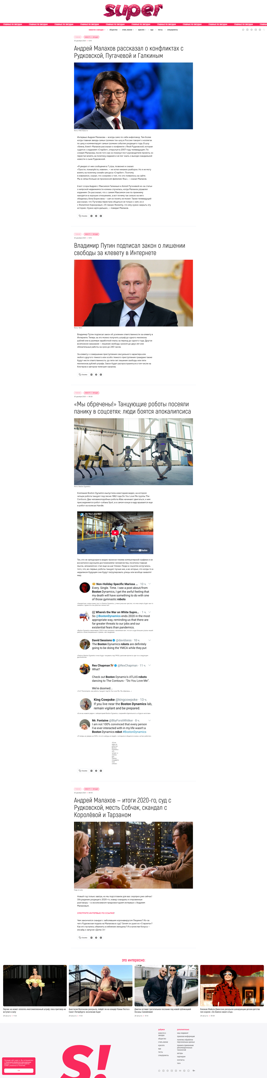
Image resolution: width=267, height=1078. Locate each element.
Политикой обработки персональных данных (17, 1063)
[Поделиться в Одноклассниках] (101, 216)
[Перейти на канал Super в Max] (243, 30)
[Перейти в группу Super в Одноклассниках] (256, 30)
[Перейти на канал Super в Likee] (188, 1071)
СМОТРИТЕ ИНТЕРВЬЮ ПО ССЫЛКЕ (95, 913)
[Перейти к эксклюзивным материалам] (133, 24)
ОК (19, 1070)
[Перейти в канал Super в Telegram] (251, 30)
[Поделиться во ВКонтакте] (91, 216)
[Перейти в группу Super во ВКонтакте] (247, 30)
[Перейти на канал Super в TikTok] (184, 1071)
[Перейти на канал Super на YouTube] (180, 1071)
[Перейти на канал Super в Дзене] (260, 30)
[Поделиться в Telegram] (96, 216)
